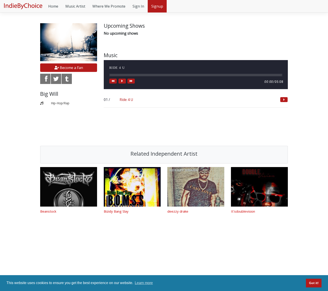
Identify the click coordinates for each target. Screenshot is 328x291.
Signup (157, 6)
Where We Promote (108, 6)
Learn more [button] (144, 283)
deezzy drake (177, 211)
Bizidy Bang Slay (116, 211)
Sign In (138, 6)
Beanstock (48, 211)
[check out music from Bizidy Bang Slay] (132, 187)
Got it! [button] (314, 283)
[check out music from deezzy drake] (195, 187)
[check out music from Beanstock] (68, 187)
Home (53, 6)
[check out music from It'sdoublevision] (259, 187)
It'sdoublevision (243, 211)
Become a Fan (71, 67)
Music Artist (75, 6)
